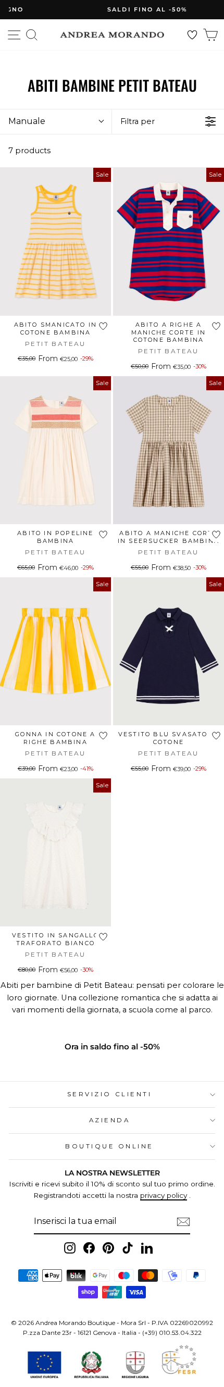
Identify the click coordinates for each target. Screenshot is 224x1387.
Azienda (109, 1120)
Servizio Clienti (109, 1094)
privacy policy (163, 1195)
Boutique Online (109, 1146)
